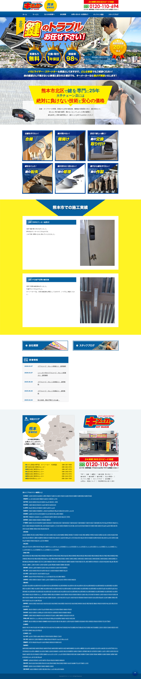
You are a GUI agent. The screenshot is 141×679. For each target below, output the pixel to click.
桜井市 (61, 612)
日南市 (52, 666)
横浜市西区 (38, 558)
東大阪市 (63, 621)
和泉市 (96, 621)
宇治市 (53, 615)
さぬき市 (59, 639)
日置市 (40, 669)
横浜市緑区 (55, 558)
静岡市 (80, 603)
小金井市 (62, 537)
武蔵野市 (40, 537)
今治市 (43, 642)
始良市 (32, 669)
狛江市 (27, 537)
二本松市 (45, 511)
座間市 (68, 561)
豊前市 (69, 654)
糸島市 (76, 651)
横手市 (47, 505)
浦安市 (62, 526)
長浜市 (31, 609)
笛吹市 (51, 576)
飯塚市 (56, 651)
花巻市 (43, 502)
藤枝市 (96, 603)
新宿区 (71, 535)
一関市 (56, 502)
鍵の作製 (99, 476)
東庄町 (43, 528)
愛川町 (116, 561)
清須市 (90, 597)
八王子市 (41, 540)
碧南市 (75, 594)
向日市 (43, 615)
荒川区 (33, 535)
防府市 (51, 636)
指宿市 (62, 669)
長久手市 (88, 594)
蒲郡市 (50, 594)
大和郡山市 (40, 612)
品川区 (104, 535)
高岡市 (35, 570)
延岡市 (31, 666)
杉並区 (113, 535)
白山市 (47, 573)
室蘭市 (75, 496)
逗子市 (41, 561)
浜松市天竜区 (32, 603)
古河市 (39, 514)
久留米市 (51, 651)
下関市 (35, 636)
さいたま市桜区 (45, 549)
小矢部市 (52, 570)
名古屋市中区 (37, 585)
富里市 (48, 526)
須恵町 (112, 654)
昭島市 (29, 540)
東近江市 (52, 609)
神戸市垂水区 (80, 627)
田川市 (33, 654)
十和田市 (50, 499)
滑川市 (39, 570)
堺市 (87, 621)
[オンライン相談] (99, 14)
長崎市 (57, 660)
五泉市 (43, 567)
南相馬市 (39, 511)
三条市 (57, 567)
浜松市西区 (61, 603)
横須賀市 (31, 561)
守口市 (104, 621)
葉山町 (111, 561)
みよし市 (40, 594)
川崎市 (67, 558)
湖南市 (66, 609)
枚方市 (31, 621)
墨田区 (41, 535)
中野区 (92, 535)
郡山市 (57, 511)
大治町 (36, 600)
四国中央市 (58, 642)
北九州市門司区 (110, 648)
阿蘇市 (65, 663)
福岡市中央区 (62, 648)
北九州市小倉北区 (100, 648)
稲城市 (91, 537)
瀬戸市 (93, 594)
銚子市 (47, 528)
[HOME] (26, 14)
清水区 (84, 603)
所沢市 (38, 546)
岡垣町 (96, 654)
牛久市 (47, 514)
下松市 (60, 636)
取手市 (52, 514)
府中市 (87, 537)
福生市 (37, 540)
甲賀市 (70, 609)
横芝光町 (113, 526)
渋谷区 (96, 535)
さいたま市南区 (54, 549)
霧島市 (36, 669)
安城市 (36, 594)
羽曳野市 (77, 621)
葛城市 (65, 612)
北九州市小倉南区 (90, 648)
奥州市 (52, 502)
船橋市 (31, 523)
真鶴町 (62, 564)
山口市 (31, 636)
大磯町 (29, 564)
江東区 (51, 535)
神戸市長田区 (64, 627)
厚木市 (55, 561)
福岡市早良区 (47, 648)
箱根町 (58, 564)
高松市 (54, 639)
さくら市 (42, 517)
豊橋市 (58, 594)
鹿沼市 (47, 517)
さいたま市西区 (100, 546)
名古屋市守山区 (101, 588)
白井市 (80, 526)
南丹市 (35, 615)
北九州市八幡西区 (80, 648)
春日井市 (63, 597)
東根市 (40, 508)
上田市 (47, 579)
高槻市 (40, 621)
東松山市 (25, 546)
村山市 (31, 508)
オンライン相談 (85, 479)
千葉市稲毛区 (65, 523)
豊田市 (79, 594)
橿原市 (69, 612)
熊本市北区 (32, 663)
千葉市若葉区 (81, 523)
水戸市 (35, 514)
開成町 (54, 564)
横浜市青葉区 (42, 555)
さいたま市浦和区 (35, 549)
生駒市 (35, 612)
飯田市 (74, 579)
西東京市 (46, 537)
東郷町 (31, 597)
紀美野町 (58, 618)
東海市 (97, 594)
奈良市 (31, 612)
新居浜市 (52, 642)
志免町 (79, 654)
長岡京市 (48, 615)
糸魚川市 (48, 567)
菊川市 (114, 603)
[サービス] (36, 14)
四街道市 (49, 523)
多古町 (27, 528)
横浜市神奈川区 (27, 555)
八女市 (103, 651)
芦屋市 (26, 630)
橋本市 (32, 618)
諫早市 (44, 660)
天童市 (44, 508)
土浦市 (31, 514)
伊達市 (63, 496)
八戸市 (55, 499)
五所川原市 (36, 499)
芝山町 (104, 526)
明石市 (40, 630)
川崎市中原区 (88, 558)
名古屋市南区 (108, 591)
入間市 (34, 546)
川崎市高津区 (96, 558)
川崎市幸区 (81, 558)
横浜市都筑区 (111, 555)
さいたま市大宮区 (91, 546)
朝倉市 (24, 654)
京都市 (31, 615)
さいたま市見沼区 (71, 546)
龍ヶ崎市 (56, 514)
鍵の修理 (91, 476)
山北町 (50, 564)
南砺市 (61, 570)
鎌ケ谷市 (75, 526)
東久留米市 (56, 537)
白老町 (67, 496)
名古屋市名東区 (66, 588)
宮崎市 (43, 666)
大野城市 (84, 651)
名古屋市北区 (39, 591)
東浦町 (40, 597)
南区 (55, 453)
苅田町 (91, 654)
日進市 (83, 594)
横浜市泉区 (57, 555)
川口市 (30, 546)
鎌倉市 (36, 561)
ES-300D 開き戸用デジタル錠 (49, 400)
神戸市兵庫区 (56, 627)
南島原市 (62, 660)
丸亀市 (46, 639)
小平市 (73, 537)
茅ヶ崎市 (86, 561)
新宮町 (26, 657)
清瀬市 (51, 537)
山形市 (49, 508)
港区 (84, 535)
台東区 (37, 535)
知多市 (106, 594)
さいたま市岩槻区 (61, 546)
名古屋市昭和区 (53, 585)
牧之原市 (109, 603)
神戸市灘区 (41, 627)
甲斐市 (35, 576)
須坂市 (39, 579)
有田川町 (72, 618)
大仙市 (43, 505)
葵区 (88, 603)
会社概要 (107, 479)
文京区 (58, 535)
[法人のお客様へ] (50, 14)
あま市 (31, 600)
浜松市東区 (54, 603)
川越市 (47, 546)
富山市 (66, 570)
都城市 (47, 666)
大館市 (31, 505)
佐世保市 (31, 660)
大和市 (59, 561)
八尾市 (68, 621)
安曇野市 (52, 579)
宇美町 (87, 654)
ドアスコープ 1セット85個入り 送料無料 (52, 366)
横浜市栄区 (88, 555)
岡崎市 (27, 594)
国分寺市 (77, 537)
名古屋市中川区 (72, 585)
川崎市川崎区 (73, 558)
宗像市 (80, 651)
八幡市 (57, 615)
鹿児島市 (45, 669)
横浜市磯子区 (50, 555)
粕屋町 (83, 654)
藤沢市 (81, 561)
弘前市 (46, 499)
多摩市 (95, 537)
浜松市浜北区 (47, 603)
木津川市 (71, 615)
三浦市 (45, 561)
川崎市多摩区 (112, 558)
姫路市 (24, 627)
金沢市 (35, 573)
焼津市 (104, 603)
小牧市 (72, 597)
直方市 (116, 651)
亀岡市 (39, 615)
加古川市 (35, 630)
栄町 (96, 526)
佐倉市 (44, 523)
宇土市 (78, 663)
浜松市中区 (68, 603)
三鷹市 (36, 537)
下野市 (68, 517)
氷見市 (31, 570)
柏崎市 (39, 567)
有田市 (68, 618)
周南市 (55, 636)
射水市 (47, 570)
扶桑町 (109, 597)
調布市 (31, 537)
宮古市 (39, 502)
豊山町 (101, 597)
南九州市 (57, 669)
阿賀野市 (65, 567)
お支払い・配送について (88, 481)
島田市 (100, 603)
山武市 (108, 526)
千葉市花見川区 (56, 523)
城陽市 (61, 615)
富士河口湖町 (57, 576)
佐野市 (51, 517)
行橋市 (99, 651)
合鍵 (87, 474)
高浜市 (71, 594)
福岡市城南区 (70, 648)
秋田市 (39, 505)
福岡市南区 (32, 648)
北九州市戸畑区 (44, 651)
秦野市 (91, 561)
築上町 (40, 657)
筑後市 (37, 654)
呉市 (30, 633)
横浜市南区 (62, 558)
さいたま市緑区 (110, 546)
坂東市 (43, 514)
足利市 (60, 517)
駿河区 (91, 603)
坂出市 (50, 639)
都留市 (63, 576)
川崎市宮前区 (104, 558)
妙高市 (53, 567)
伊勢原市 (95, 561)
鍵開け (94, 474)
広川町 (36, 657)
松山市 (39, 642)
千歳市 (53, 496)
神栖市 (61, 514)
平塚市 (77, 561)
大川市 (55, 654)
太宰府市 (94, 651)
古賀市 (112, 651)
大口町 (105, 597)
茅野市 (66, 579)
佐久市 (57, 579)
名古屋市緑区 (31, 591)
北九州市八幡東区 (34, 651)
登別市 (71, 496)
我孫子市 (87, 526)
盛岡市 (35, 502)
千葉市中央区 (89, 523)
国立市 (82, 537)
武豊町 (50, 597)
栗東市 (61, 609)
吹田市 (50, 621)
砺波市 (57, 570)
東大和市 (104, 537)
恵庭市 (49, 496)
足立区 (24, 535)
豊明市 (66, 594)
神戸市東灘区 (94, 627)
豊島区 (66, 535)
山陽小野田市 (41, 636)
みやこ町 (30, 657)
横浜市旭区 (35, 555)
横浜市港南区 (73, 555)
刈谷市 (62, 594)
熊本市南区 (60, 663)
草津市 (57, 609)
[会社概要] (64, 14)
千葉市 (27, 526)
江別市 (31, 496)
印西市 (93, 526)
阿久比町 (44, 597)
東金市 (115, 523)
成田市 (100, 526)
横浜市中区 (31, 558)
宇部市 (47, 636)
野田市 (110, 523)
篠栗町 (100, 654)
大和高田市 (55, 612)
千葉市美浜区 (73, 523)
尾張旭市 (81, 597)
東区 (67, 438)
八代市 (86, 663)
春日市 (66, 651)
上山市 (53, 508)
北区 (55, 426)
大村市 (40, 660)
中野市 (31, 579)
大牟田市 (61, 651)
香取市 (36, 528)
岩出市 (48, 618)
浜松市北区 (40, 603)
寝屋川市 (35, 621)
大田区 (109, 535)
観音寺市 (31, 639)
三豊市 (36, 639)
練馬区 (88, 535)
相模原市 (49, 561)
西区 (50, 440)
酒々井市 (43, 526)
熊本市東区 (53, 663)
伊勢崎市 (43, 520)
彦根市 (35, 609)
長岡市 (31, 567)
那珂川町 (73, 654)
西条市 (47, 642)
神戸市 (29, 627)
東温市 (35, 642)
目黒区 (100, 535)
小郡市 (108, 651)
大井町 (41, 564)
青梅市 (47, 540)
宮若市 (65, 654)
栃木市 (64, 517)
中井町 (37, 564)
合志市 (70, 663)
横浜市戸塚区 (103, 555)
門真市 (108, 621)
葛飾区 (29, 535)
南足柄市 (106, 561)
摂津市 (100, 621)
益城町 (74, 663)
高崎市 (31, 520)
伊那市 (70, 579)
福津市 (29, 654)
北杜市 (31, 576)
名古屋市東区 (74, 591)
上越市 (35, 567)
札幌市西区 (81, 496)
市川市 (35, 523)
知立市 (31, 594)
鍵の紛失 (83, 476)
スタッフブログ (97, 479)
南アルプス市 (45, 576)
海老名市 (63, 561)
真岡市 (55, 517)
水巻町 (104, 654)
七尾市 (31, 573)
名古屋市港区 (84, 588)
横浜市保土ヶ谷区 (46, 558)
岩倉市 (86, 597)
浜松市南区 (75, 603)
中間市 (41, 654)
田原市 (27, 597)
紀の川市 (43, 618)
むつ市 (31, 499)
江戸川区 (46, 535)
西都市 (39, 666)
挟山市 (42, 546)
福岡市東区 (26, 648)
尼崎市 (30, 630)
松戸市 (102, 523)
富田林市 (82, 621)
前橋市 (35, 520)
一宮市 (58, 597)
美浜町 (54, 597)
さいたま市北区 (81, 546)
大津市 (39, 609)
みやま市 (50, 654)
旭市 (39, 528)
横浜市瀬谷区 (95, 555)
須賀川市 (61, 511)
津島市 (114, 597)
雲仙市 (49, 660)
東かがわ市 (65, 639)
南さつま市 (51, 669)
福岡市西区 (55, 648)
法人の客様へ (109, 476)
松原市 (72, 621)
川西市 (105, 627)
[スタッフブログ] (112, 14)
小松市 (39, 573)
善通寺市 (40, 639)
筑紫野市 (70, 651)
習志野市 (39, 523)
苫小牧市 (57, 496)
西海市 (36, 660)
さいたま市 (52, 546)
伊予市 (31, 642)
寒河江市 (35, 508)
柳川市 (89, 651)
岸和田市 (91, 621)
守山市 (43, 609)
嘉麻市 (45, 654)
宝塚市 (109, 627)
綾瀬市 (73, 561)
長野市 (35, 579)
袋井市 (27, 606)
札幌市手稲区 (88, 496)
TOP (82, 474)
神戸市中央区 (48, 627)
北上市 (47, 502)
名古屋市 (25, 585)
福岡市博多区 (39, 648)
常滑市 (114, 594)
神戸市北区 (34, 627)
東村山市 (68, 537)
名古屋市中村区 (48, 588)
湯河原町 (67, 564)
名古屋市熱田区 (90, 585)
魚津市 (43, 570)
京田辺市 (66, 615)
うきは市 (60, 654)
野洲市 (47, 609)
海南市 (63, 618)
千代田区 (75, 535)
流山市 (106, 523)
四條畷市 (45, 621)
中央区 (59, 440)
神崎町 (31, 528)
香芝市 (50, 612)
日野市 (113, 537)
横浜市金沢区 (65, 555)
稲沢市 (76, 597)
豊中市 (58, 621)
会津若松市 (51, 511)
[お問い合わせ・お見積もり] (80, 14)
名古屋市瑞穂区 (90, 591)
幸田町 (36, 597)
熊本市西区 (38, 663)
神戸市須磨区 (72, 627)
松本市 (61, 579)
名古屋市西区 (108, 585)
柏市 (83, 526)
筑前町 (108, 654)
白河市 (66, 511)
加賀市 (43, 573)
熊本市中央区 (46, 663)
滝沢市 (31, 502)
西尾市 (45, 594)
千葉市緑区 (96, 523)
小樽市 (44, 496)
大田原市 (36, 517)
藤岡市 (49, 520)
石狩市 (35, 496)
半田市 (110, 594)
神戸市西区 (87, 627)
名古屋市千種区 (30, 588)
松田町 (45, 564)
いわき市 (71, 511)
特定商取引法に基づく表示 (106, 481)
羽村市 (33, 540)
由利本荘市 (53, 505)
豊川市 (54, 594)
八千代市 (57, 526)
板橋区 (62, 535)
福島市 (35, 511)
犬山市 (68, 597)
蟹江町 (40, 600)
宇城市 (82, 663)
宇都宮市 (31, 517)
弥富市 (27, 600)
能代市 (35, 505)
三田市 (101, 627)
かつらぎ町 (37, 618)
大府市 (101, 594)
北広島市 (39, 496)
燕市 (61, 567)
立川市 (109, 537)
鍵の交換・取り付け (105, 474)
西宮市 (113, 627)
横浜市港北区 (81, 555)
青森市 (41, 499)
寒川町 (24, 564)
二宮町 (33, 564)
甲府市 (39, 576)
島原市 (53, 660)
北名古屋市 (96, 597)
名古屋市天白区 (56, 591)
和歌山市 (53, 618)
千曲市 (43, 579)
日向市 (35, 666)
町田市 (99, 537)
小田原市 (101, 561)
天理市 (46, 612)
